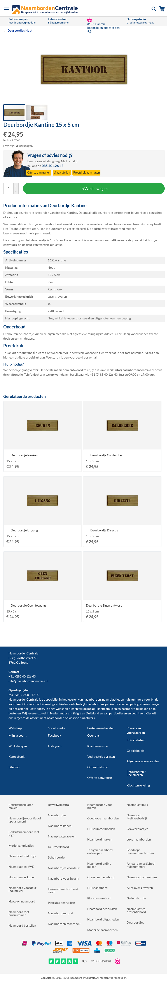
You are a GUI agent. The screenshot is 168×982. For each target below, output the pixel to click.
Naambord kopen (60, 826)
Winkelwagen (18, 746)
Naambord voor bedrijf (63, 878)
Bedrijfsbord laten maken (21, 806)
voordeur (15, 704)
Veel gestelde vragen (101, 756)
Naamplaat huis (137, 804)
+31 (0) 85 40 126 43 (104, 374)
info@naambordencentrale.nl (28, 681)
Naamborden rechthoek (64, 924)
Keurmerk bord (58, 847)
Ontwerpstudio (97, 767)
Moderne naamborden (102, 930)
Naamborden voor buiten (99, 806)
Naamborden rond (60, 913)
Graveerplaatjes (137, 829)
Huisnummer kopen (22, 877)
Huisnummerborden (101, 829)
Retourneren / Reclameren (136, 773)
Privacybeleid (136, 740)
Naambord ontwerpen (142, 877)
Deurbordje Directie (104, 530)
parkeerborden (115, 704)
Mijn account (17, 735)
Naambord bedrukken (102, 909)
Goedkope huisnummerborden (140, 851)
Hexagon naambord (22, 901)
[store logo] (45, 9)
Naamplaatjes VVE (21, 866)
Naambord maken (99, 839)
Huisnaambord (97, 888)
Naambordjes (57, 815)
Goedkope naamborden (103, 818)
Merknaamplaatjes (21, 845)
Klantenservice (97, 746)
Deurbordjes (135, 922)
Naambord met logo (22, 856)
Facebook (54, 735)
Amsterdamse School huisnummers (141, 865)
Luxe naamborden (139, 839)
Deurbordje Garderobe (106, 455)
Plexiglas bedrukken (61, 902)
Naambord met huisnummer (19, 913)
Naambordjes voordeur (64, 868)
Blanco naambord (99, 898)
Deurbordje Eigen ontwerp (104, 605)
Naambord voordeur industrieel (23, 889)
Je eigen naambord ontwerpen (100, 851)
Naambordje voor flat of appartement (25, 819)
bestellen (15, 713)
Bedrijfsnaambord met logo (24, 833)
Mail (64, 161)
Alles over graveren (140, 888)
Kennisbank (16, 756)
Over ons (93, 735)
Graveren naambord (101, 877)
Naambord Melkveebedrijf (137, 816)
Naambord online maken (99, 865)
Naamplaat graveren (61, 836)
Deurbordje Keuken (24, 455)
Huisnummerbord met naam (63, 890)
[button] (36, 112)
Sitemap (14, 767)
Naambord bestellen (22, 925)
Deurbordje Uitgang (24, 530)
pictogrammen (140, 704)
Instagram (54, 746)
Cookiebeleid (136, 750)
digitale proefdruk (27, 357)
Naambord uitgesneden (103, 919)
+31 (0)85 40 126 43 (22, 676)
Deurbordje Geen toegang (28, 605)
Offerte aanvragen (99, 777)
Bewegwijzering (58, 804)
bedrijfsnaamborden (90, 704)
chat (72, 161)
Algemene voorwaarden (143, 761)
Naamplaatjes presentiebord (136, 910)
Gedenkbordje (136, 898)
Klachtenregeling (138, 785)
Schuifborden (57, 857)
